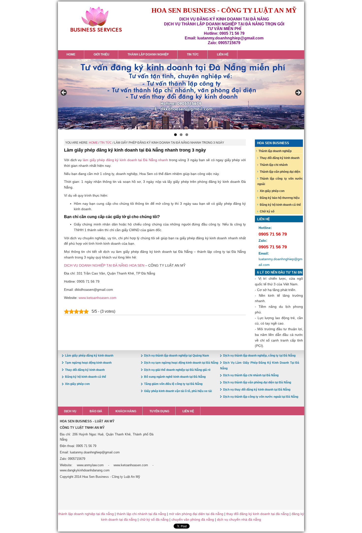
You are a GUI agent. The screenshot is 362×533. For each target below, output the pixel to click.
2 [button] (181, 134)
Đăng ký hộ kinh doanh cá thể (280, 204)
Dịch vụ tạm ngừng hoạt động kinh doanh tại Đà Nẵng (181, 362)
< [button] (64, 93)
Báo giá (96, 411)
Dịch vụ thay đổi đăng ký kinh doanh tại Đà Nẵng (256, 389)
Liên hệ (188, 411)
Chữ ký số (267, 211)
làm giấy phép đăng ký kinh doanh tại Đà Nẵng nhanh (125, 160)
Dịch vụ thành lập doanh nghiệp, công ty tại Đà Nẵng (259, 355)
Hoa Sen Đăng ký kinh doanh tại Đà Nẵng (96, 19)
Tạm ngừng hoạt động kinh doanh (88, 362)
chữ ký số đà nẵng (154, 519)
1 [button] (175, 134)
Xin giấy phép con (272, 191)
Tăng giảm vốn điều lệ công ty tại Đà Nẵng (173, 384)
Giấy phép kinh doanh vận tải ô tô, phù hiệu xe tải (178, 391)
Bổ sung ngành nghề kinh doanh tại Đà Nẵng (175, 376)
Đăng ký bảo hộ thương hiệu (279, 198)
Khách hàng (125, 411)
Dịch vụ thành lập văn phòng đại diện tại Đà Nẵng (257, 382)
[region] (181, 94)
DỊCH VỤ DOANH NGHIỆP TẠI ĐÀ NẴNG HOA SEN (104, 265)
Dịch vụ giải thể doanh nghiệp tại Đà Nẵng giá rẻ (177, 370)
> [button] (298, 93)
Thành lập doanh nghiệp (275, 151)
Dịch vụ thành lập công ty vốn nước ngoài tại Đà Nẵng (260, 396)
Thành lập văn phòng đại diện (280, 171)
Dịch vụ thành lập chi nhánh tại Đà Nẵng (251, 375)
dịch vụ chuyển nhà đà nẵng (239, 519)
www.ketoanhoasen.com (97, 298)
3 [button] (186, 134)
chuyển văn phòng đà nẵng (192, 519)
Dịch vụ (70, 411)
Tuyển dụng (159, 411)
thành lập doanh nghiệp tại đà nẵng (86, 514)
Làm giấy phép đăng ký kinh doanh (89, 355)
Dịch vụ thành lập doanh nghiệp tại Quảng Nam (176, 355)
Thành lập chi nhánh (274, 165)
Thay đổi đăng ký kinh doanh (279, 158)
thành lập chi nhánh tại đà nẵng (141, 514)
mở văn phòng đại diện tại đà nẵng (196, 514)
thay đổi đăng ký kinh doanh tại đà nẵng (257, 514)
